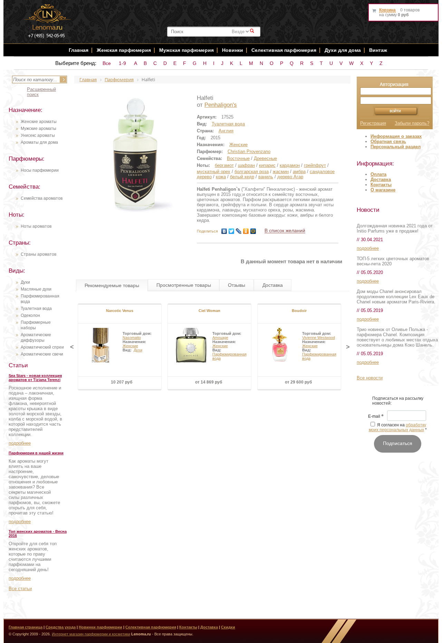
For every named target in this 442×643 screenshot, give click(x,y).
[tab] (112, 285)
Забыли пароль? (412, 123)
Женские (238, 144)
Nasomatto (132, 337)
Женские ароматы (39, 121)
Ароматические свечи (42, 354)
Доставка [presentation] (272, 285)
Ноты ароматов (36, 226)
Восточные (238, 158)
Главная (78, 50)
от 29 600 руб (298, 382)
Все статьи (20, 588)
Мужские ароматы (38, 128)
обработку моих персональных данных (397, 427)
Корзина (387, 10)
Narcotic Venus (119, 311)
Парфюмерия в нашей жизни (36, 453)
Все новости (370, 377)
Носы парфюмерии (40, 170)
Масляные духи (36, 289)
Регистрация (373, 123)
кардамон (290, 165)
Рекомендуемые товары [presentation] (112, 285)
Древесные (265, 158)
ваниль (265, 176)
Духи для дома (343, 50)
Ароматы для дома (39, 142)
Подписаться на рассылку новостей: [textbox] (397, 401)
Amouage (220, 337)
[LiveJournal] (238, 231)
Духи (25, 282)
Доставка (381, 179)
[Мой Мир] (253, 231)
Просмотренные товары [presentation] (183, 285)
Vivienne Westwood (318, 337)
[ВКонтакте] (224, 231)
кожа (221, 176)
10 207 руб (121, 382)
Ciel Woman (209, 311)
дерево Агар (290, 176)
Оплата (378, 174)
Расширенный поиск (41, 92)
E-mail (376, 416)
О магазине (383, 189)
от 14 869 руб (208, 382)
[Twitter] (231, 231)
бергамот (224, 165)
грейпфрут (315, 165)
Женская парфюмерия (124, 50)
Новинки (233, 50)
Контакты (381, 184)
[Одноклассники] (246, 231)
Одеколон (30, 315)
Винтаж (378, 50)
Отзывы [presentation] (236, 285)
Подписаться (397, 443)
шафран (246, 165)
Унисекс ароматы (38, 135)
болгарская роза (251, 171)
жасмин (281, 171)
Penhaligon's (220, 105)
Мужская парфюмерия (186, 50)
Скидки (228, 627)
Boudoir (299, 311)
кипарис (267, 165)
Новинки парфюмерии (100, 627)
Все (107, 63)
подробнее (20, 443)
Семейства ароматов (42, 198)
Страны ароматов (38, 254)
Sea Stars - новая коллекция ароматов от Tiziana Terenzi (35, 377)
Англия (226, 130)
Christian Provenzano (249, 151)
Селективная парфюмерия (283, 50)
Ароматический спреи (42, 347)
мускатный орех (213, 171)
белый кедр (242, 176)
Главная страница (25, 627)
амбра (299, 171)
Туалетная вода (36, 308)
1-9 (122, 63)
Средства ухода (61, 627)
